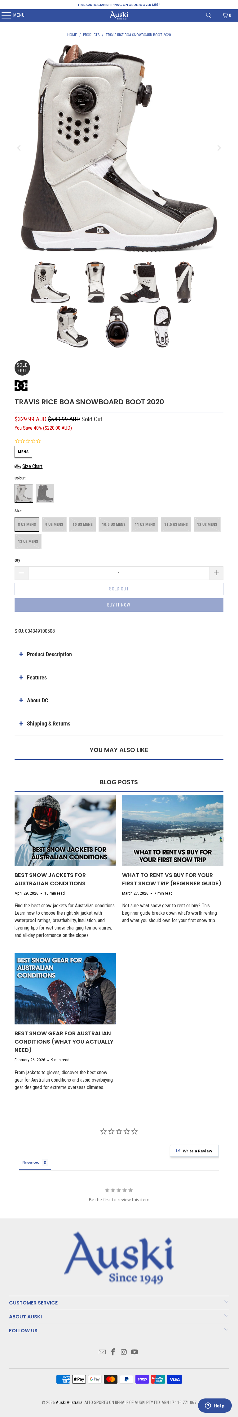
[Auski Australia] (119, 15)
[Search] (209, 15)
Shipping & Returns (48, 723)
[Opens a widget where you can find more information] (215, 1406)
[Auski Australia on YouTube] (134, 1352)
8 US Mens (27, 524)
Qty (17, 560)
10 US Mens (83, 524)
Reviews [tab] (30, 1162)
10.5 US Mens (114, 524)
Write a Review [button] (197, 1151)
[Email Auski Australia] (102, 1352)
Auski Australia (69, 1402)
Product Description (49, 654)
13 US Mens (28, 541)
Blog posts (119, 782)
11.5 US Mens (176, 524)
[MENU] (3, 15)
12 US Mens (207, 524)
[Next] (219, 148)
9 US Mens (54, 524)
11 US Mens (145, 524)
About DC (37, 700)
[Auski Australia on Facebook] (113, 1352)
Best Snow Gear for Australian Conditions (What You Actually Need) (64, 1041)
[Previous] (19, 148)
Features (37, 677)
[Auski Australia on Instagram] (124, 1352)
